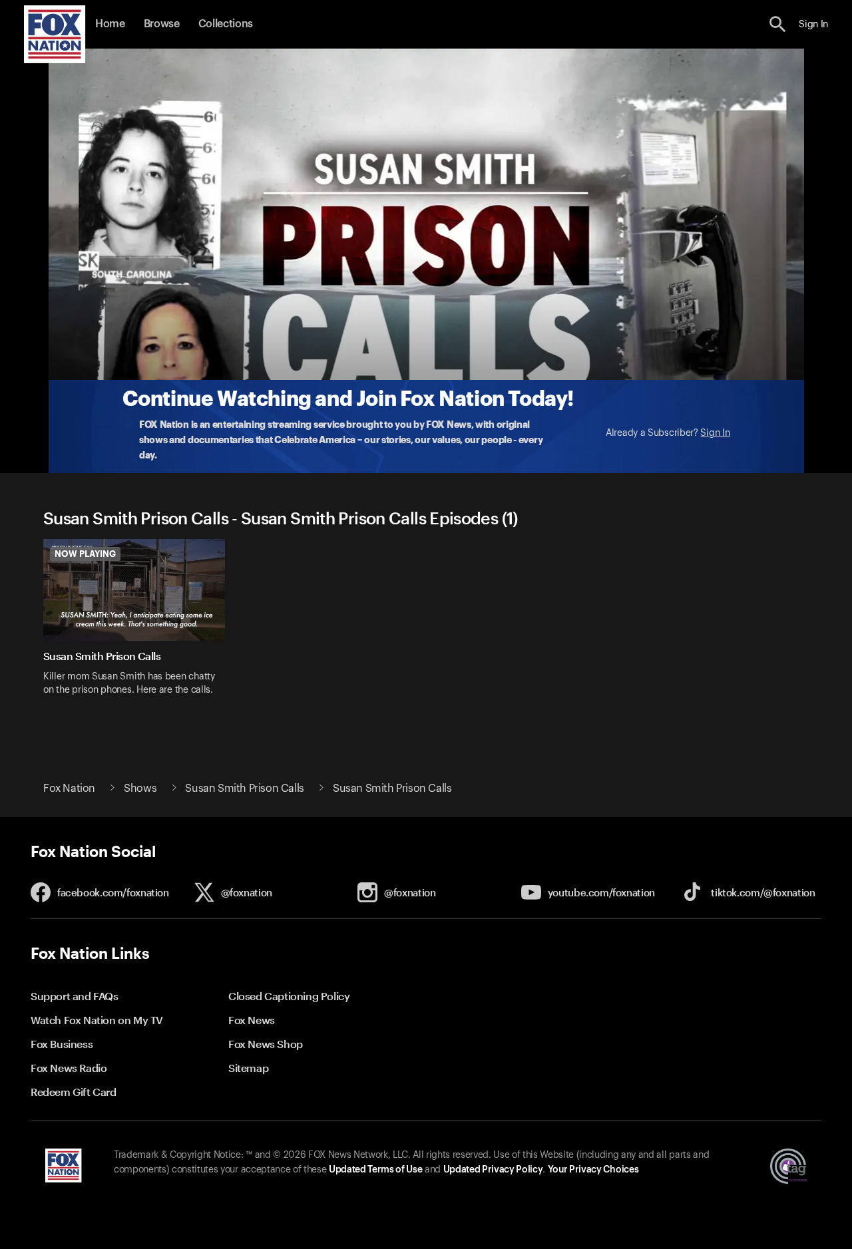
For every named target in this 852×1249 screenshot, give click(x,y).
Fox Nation (69, 788)
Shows (140, 788)
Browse (162, 24)
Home (110, 24)
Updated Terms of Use (375, 1169)
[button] (778, 24)
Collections (225, 24)
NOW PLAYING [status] (85, 553)
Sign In (715, 433)
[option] (139, 626)
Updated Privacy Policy (493, 1169)
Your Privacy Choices (593, 1169)
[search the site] (778, 24)
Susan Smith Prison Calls (244, 788)
